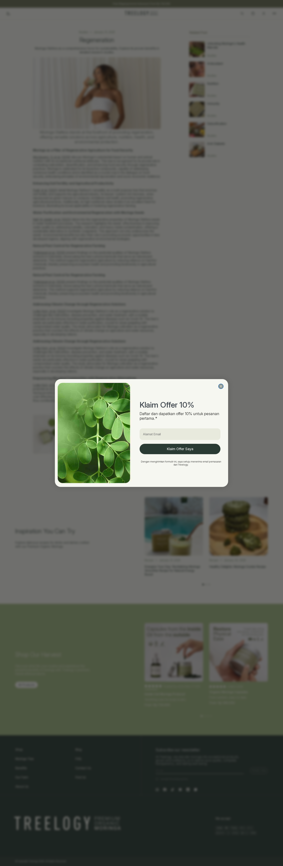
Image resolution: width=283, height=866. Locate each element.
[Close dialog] (221, 386)
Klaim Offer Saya (180, 449)
